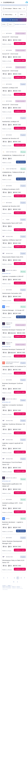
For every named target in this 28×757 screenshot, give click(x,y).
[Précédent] (3, 578)
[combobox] (14, 8)
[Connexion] (26, 2)
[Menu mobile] (1, 2)
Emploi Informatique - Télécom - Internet (11, 586)
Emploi (9, 585)
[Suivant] (17, 582)
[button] (24, 8)
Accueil (4, 585)
